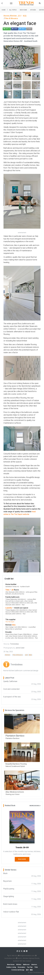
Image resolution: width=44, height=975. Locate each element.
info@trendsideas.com (26, 955)
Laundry (8, 608)
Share (15, 28)
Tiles (7, 590)
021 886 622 (13, 955)
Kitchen (33, 10)
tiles (14, 625)
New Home (23, 10)
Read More (22, 859)
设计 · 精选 (28, 655)
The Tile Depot (9, 622)
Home (4, 10)
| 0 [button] (7, 28)
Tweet (23, 28)
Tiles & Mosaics (18, 655)
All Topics (12, 10)
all (12, 590)
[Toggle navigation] (11, 3)
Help (29, 28)
